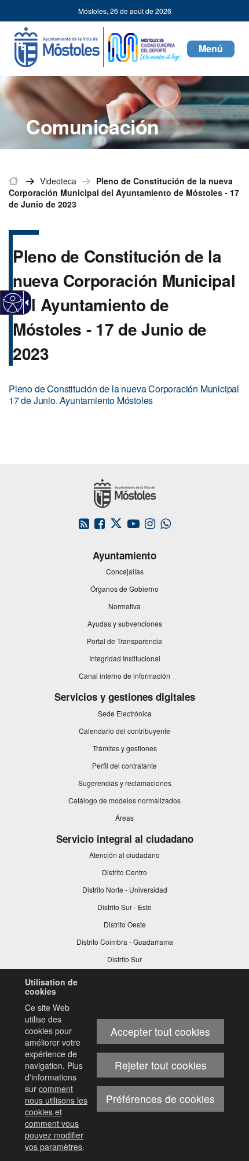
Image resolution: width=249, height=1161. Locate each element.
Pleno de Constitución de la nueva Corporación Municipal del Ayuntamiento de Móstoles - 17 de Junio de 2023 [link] (124, 192)
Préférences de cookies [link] (160, 1098)
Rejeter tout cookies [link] (161, 1065)
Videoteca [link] (58, 181)
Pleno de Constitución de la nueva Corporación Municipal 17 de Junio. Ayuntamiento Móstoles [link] (124, 394)
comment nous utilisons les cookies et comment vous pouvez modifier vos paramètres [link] (56, 1117)
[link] (13, 303)
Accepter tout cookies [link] (160, 1031)
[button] (211, 49)
